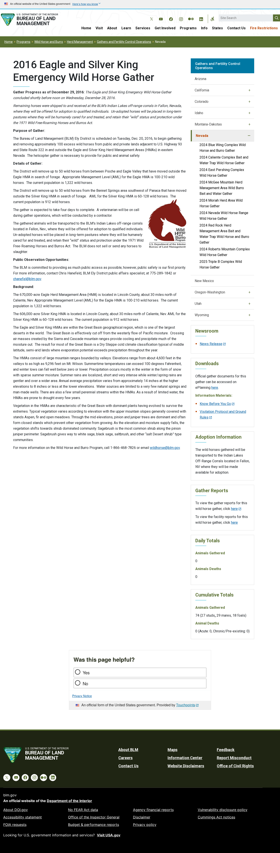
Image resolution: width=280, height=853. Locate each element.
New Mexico (204, 281)
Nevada (202, 136)
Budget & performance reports (93, 824)
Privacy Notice (82, 696)
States (217, 28)
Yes (86, 672)
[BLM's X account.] (150, 15)
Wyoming (202, 315)
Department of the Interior (69, 801)
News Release (211, 344)
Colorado (201, 101)
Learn (126, 28)
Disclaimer (141, 817)
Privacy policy (144, 824)
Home (86, 28)
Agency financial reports (153, 810)
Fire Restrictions (264, 28)
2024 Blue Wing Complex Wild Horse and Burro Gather (223, 148)
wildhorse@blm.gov (165, 448)
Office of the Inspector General (93, 817)
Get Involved (165, 28)
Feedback (225, 749)
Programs (188, 28)
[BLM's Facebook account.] (170, 18)
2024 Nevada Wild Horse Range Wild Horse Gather (224, 216)
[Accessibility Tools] (212, 18)
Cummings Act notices (216, 817)
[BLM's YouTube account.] (160, 18)
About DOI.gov (15, 810)
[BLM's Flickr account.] (190, 15)
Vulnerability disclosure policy (222, 810)
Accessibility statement (22, 817)
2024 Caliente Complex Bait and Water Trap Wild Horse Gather (224, 160)
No (85, 683)
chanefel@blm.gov (27, 279)
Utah (198, 304)
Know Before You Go (215, 404)
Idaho (199, 113)
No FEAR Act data (83, 810)
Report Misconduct (234, 757)
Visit (99, 28)
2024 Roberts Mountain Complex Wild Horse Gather (225, 252)
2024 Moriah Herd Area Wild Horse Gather (221, 203)
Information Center (185, 757)
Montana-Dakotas (208, 124)
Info (204, 28)
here (214, 388)
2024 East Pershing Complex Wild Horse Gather (222, 173)
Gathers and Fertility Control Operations (124, 42)
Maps (172, 749)
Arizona (200, 79)
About (112, 28)
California (202, 90)
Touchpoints (185, 704)
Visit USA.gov (108, 835)
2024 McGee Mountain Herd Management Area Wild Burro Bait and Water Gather (222, 188)
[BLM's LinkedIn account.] (201, 18)
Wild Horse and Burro (48, 42)
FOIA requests (14, 824)
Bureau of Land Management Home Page (34, 19)
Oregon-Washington (210, 292)
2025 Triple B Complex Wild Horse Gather (221, 264)
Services (142, 28)
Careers (125, 757)
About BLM (128, 749)
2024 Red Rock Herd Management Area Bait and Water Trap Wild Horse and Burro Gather (224, 233)
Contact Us (236, 28)
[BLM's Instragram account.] (180, 18)
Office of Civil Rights (235, 766)
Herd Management (80, 42)
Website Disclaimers (186, 766)
